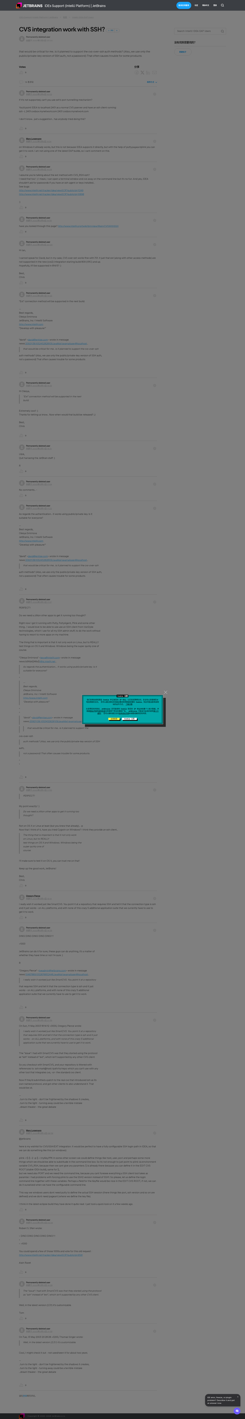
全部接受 (114, 719)
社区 (196, 5)
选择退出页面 (124, 713)
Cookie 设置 (129, 719)
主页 (29, 5)
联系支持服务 (184, 5)
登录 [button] (215, 5)
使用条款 (101, 711)
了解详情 (129, 704)
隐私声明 (93, 711)
